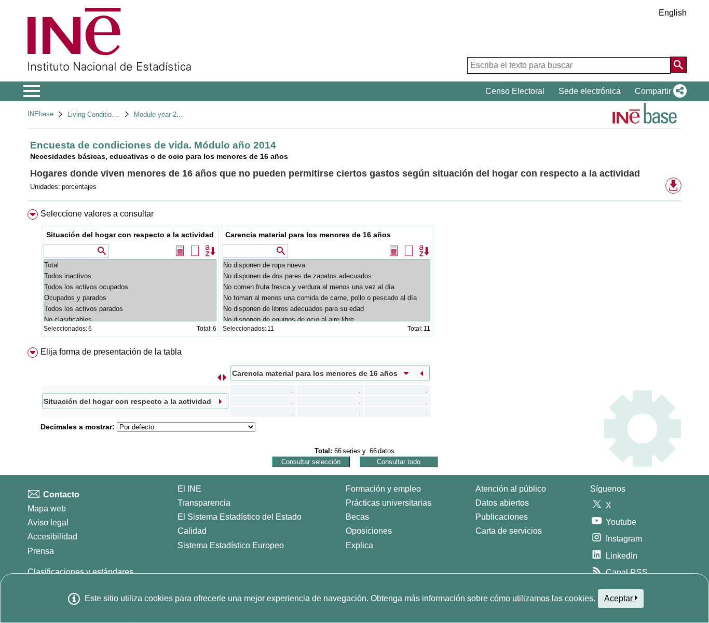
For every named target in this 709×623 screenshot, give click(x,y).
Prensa (41, 551)
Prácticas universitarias (388, 502)
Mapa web (47, 508)
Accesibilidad (52, 536)
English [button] (673, 12)
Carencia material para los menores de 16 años (308, 235)
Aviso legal (48, 522)
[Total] (130, 265)
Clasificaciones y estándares (80, 571)
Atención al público (510, 488)
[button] (659, 91)
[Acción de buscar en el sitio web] (678, 65)
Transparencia (204, 502)
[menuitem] (354, 275)
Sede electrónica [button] (589, 91)
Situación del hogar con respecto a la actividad (130, 235)
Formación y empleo (383, 488)
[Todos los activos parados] (130, 308)
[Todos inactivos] (130, 275)
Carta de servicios (508, 530)
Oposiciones (369, 530)
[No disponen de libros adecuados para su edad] (326, 308)
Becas (357, 516)
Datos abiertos (502, 502)
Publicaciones (501, 516)
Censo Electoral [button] (514, 91)
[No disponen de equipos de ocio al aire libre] (326, 319)
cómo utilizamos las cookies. (542, 598)
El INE (189, 488)
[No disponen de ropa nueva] (326, 265)
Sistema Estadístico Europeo (231, 545)
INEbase (40, 114)
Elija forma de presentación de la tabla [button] (111, 351)
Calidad (192, 530)
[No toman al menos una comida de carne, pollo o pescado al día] (326, 297)
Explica (359, 545)
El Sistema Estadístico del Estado (240, 516)
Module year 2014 (160, 114)
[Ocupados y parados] (130, 297)
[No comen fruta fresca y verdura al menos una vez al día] (326, 286)
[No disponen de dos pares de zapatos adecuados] (326, 275)
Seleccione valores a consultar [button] (97, 213)
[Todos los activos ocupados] (130, 286)
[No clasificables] (130, 319)
